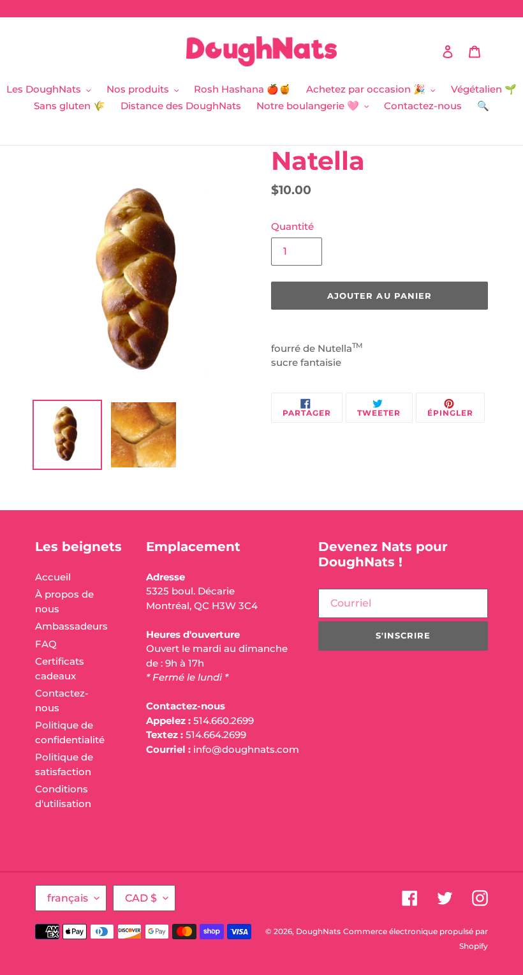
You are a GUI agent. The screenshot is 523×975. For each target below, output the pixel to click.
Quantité (292, 226)
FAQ (46, 644)
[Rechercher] (430, 51)
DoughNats (318, 931)
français (67, 898)
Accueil (53, 577)
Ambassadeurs (71, 626)
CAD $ (141, 898)
